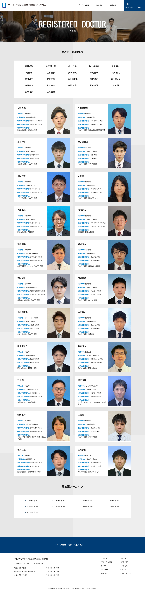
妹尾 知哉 (94, 73)
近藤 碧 (29, 73)
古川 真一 (51, 85)
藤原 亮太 (29, 85)
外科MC (104, 566)
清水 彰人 (72, 73)
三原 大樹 (51, 92)
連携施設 (99, 5)
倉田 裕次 (116, 66)
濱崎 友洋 (51, 79)
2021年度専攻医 (59, 506)
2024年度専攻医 (87, 501)
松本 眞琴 (94, 85)
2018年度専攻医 (32, 512)
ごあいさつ (105, 558)
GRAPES (104, 569)
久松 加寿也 (72, 79)
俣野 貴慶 (72, 85)
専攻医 (123, 558)
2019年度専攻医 (114, 506)
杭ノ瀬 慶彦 (94, 66)
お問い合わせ (126, 573)
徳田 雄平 (29, 79)
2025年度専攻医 (59, 501)
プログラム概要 (83, 5)
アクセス (124, 566)
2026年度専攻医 (32, 501)
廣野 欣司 (94, 79)
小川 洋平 (72, 66)
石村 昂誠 (29, 66)
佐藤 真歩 (51, 73)
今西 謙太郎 (51, 66)
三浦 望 (116, 85)
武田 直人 (116, 73)
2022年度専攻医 (32, 506)
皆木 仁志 (29, 92)
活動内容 (113, 5)
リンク (123, 569)
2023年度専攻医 (114, 501)
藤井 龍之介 (116, 79)
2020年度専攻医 (87, 506)
